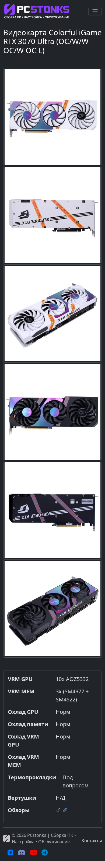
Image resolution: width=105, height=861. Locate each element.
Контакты (92, 841)
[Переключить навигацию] (95, 11)
